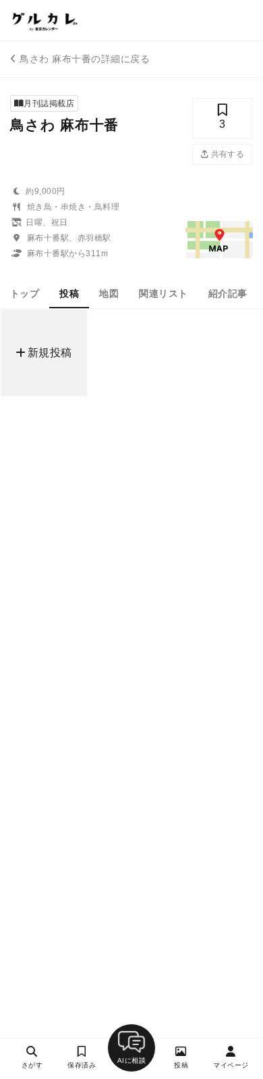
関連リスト (163, 293)
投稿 (69, 293)
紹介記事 (227, 293)
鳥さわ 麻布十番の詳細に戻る (85, 58)
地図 (109, 293)
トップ (24, 293)
